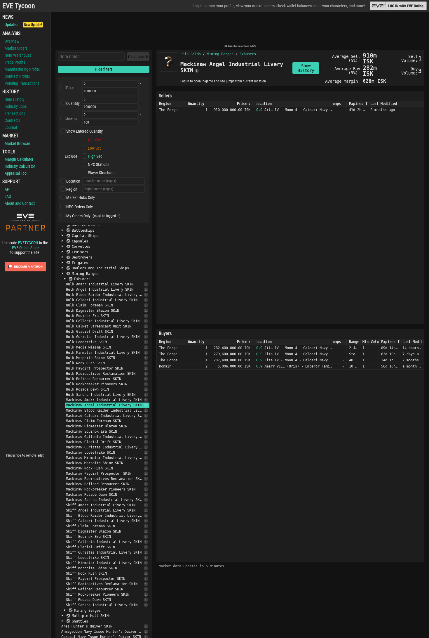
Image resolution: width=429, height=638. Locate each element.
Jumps (71, 119)
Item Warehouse (18, 55)
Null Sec (94, 140)
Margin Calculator (19, 159)
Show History (306, 68)
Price (70, 87)
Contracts (12, 120)
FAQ (8, 196)
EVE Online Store (25, 247)
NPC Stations (98, 164)
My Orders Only (78, 216)
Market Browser (17, 143)
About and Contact (20, 203)
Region (71, 189)
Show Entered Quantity (84, 131)
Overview (12, 41)
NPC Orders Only (79, 206)
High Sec (95, 156)
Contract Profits (17, 76)
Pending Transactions (22, 83)
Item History (15, 99)
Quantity (73, 103)
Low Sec (94, 148)
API (8, 189)
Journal (11, 127)
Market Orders (16, 48)
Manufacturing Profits (22, 69)
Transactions (15, 113)
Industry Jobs (16, 106)
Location (73, 181)
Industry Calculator (20, 166)
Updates (23, 24)
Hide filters (103, 69)
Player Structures (101, 172)
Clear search (138, 56)
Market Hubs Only (80, 197)
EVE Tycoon (18, 6)
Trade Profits (15, 62)
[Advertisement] (240, 30)
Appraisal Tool (16, 173)
